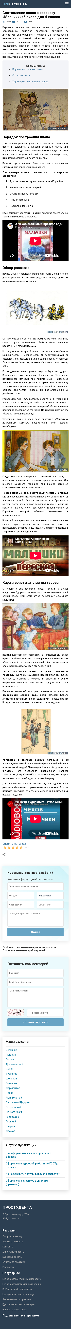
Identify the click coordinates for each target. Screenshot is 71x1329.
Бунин (9, 1069)
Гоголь (10, 1059)
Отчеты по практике (13, 1262)
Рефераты (8, 1267)
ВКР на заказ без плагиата (17, 1289)
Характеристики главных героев (30, 81)
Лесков (10, 1131)
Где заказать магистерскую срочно (21, 1284)
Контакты (7, 1246)
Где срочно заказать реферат (18, 1304)
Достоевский (14, 1064)
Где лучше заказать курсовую (18, 1294)
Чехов (8, 22)
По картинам (14, 1112)
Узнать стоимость (12, 1241)
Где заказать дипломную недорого (21, 1279)
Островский (13, 1107)
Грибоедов (12, 1116)
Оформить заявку (12, 1236)
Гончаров (11, 1083)
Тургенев (12, 1073)
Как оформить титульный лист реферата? (33, 1173)
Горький (11, 1121)
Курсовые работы (12, 1257)
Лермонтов (13, 1088)
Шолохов (11, 1078)
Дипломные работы (13, 1251)
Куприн (10, 1126)
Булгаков (11, 1049)
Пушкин (11, 1054)
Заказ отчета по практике (16, 1299)
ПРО (14, 4)
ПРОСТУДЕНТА (17, 1207)
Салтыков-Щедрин (18, 1102)
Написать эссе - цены (14, 1309)
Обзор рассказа (21, 75)
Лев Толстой (14, 1097)
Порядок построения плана (27, 69)
